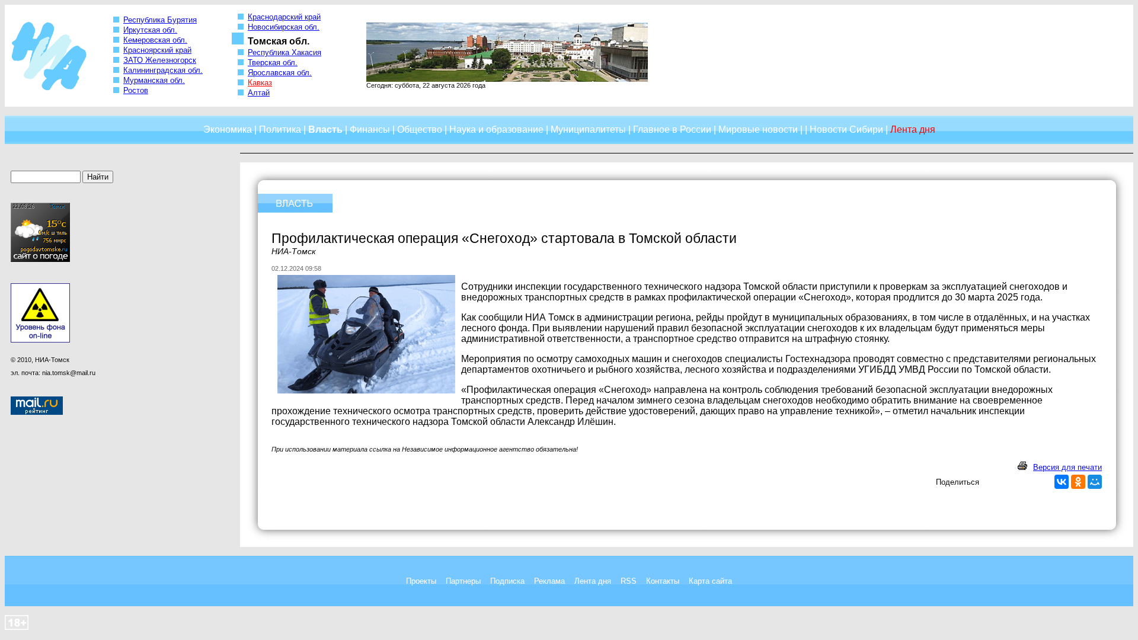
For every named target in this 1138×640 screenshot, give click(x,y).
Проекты (421, 581)
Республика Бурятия (160, 19)
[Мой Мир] (1095, 482)
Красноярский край (157, 50)
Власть (325, 129)
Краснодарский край (284, 16)
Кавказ (260, 82)
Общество (419, 129)
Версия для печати (1067, 467)
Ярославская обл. (280, 72)
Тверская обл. (273, 62)
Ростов (135, 90)
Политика (280, 129)
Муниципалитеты (588, 129)
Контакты (662, 581)
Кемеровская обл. (155, 40)
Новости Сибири (846, 129)
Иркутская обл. (150, 29)
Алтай (259, 92)
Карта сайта (710, 581)
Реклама (549, 581)
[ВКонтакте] (1061, 482)
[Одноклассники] (1078, 482)
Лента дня (592, 581)
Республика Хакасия (284, 52)
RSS (629, 581)
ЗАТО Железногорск (159, 60)
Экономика (227, 129)
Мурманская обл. (154, 80)
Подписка (507, 581)
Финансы (370, 129)
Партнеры (463, 581)
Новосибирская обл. (283, 27)
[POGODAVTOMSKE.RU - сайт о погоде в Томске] (40, 259)
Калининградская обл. (163, 70)
